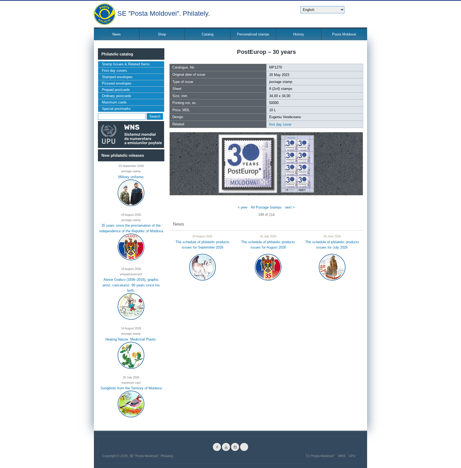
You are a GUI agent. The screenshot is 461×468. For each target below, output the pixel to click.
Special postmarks (116, 109)
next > (290, 207)
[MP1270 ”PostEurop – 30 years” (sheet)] (297, 164)
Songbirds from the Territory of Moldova (131, 388)
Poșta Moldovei (344, 34)
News (116, 34)
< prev (243, 207)
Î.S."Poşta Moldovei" (320, 456)
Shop (162, 34)
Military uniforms (131, 177)
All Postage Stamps (266, 207)
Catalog (207, 34)
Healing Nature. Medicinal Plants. (131, 339)
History (298, 34)
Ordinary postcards (116, 96)
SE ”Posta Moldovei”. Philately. (163, 13)
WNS (341, 456)
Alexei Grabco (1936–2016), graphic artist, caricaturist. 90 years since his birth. (131, 285)
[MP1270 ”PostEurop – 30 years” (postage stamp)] (248, 164)
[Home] (104, 14)
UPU (352, 456)
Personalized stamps (253, 34)
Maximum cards (114, 102)
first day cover (280, 124)
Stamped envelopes (117, 77)
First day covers (114, 71)
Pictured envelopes (117, 83)
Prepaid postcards (116, 90)
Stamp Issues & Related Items (126, 64)
